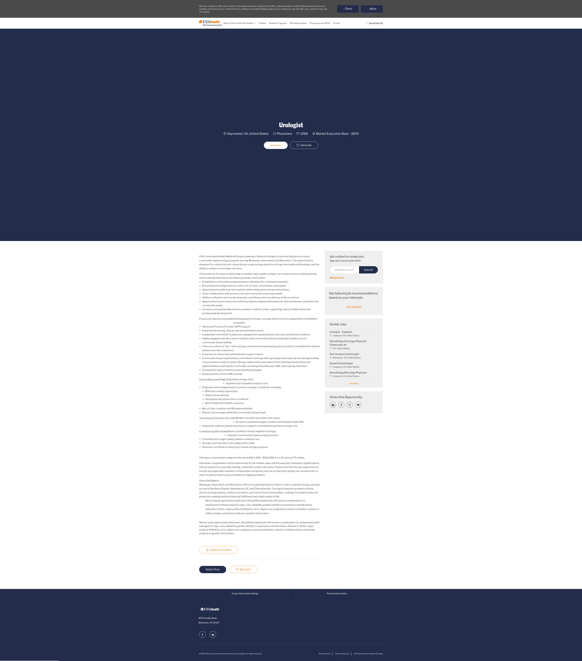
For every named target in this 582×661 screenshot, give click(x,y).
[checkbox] (304, 145)
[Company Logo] (210, 23)
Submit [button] (368, 269)
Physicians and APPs (320, 23)
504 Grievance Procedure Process (368, 654)
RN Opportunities (298, 23)
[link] (337, 277)
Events (336, 23)
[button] (276, 145)
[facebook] (202, 634)
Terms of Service (342, 654)
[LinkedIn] (212, 634)
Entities (262, 23)
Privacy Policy (324, 654)
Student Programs (278, 23)
